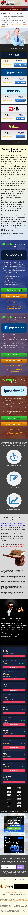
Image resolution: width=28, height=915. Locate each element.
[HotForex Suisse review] (9, 799)
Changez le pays (23, 886)
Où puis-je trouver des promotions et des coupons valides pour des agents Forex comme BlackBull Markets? (14, 587)
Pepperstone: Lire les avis (14, 365)
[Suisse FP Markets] (14, 92)
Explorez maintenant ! (20, 65)
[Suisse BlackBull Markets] (14, 56)
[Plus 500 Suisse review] (9, 788)
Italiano (17, 879)
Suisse (3, 7)
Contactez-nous (11, 891)
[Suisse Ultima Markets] (14, 128)
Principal (8, 7)
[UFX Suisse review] (19, 796)
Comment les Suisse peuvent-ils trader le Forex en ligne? (14, 582)
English (22, 879)
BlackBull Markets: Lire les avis (14, 302)
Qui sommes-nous (3, 891)
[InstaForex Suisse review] (19, 792)
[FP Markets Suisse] (7, 101)
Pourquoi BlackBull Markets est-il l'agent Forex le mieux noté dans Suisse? (14, 577)
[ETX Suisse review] (19, 803)
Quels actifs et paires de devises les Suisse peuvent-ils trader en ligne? (14, 593)
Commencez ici (6, 236)
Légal (12, 892)
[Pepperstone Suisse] (7, 83)
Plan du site (20, 892)
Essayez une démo (13, 296)
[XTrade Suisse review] (9, 796)
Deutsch (6, 879)
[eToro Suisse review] (19, 799)
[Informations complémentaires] (14, 874)
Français (15, 7)
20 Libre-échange (20, 82)
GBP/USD (22, 9)
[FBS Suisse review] (9, 792)
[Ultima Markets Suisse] (7, 136)
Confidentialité (17, 891)
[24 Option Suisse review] (9, 806)
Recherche (15, 892)
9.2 (6, 115)
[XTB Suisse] (7, 118)
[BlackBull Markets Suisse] (7, 65)
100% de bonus (20, 100)
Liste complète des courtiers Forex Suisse (14, 142)
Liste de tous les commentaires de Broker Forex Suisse (14, 811)
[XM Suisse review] (19, 788)
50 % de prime (20, 136)
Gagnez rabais (20, 118)
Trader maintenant (14, 655)
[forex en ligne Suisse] (7, 4)
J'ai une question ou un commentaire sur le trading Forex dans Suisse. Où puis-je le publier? (14, 571)
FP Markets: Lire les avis (14, 429)
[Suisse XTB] (14, 110)
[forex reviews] (6, 887)
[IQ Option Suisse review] (9, 803)
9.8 (6, 61)
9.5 (6, 79)
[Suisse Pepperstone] (14, 74)
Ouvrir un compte (13, 290)
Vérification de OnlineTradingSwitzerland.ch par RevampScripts (15, 907)
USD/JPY (4, 9)
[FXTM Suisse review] (19, 806)
